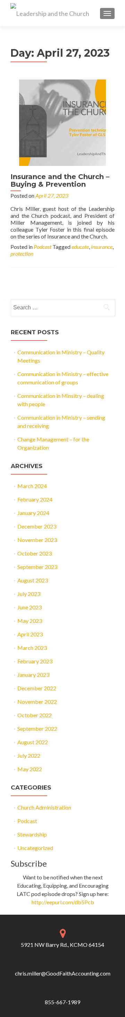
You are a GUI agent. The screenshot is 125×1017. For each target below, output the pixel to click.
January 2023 (33, 674)
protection (21, 253)
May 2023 (29, 620)
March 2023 (32, 647)
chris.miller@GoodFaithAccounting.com (62, 973)
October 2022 (34, 715)
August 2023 (32, 580)
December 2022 (36, 688)
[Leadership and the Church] (49, 13)
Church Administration (44, 807)
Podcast (42, 246)
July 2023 (28, 593)
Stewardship (32, 834)
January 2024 (33, 513)
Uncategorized (35, 848)
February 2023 (34, 661)
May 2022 (29, 769)
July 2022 (28, 755)
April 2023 (30, 634)
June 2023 (29, 607)
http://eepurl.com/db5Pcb (63, 902)
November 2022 (37, 701)
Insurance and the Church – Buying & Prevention (59, 180)
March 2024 (32, 486)
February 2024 (34, 499)
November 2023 (37, 540)
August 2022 (32, 742)
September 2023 (37, 566)
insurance (101, 246)
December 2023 (36, 526)
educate (80, 246)
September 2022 (37, 728)
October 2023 (34, 553)
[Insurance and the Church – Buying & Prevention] (62, 122)
